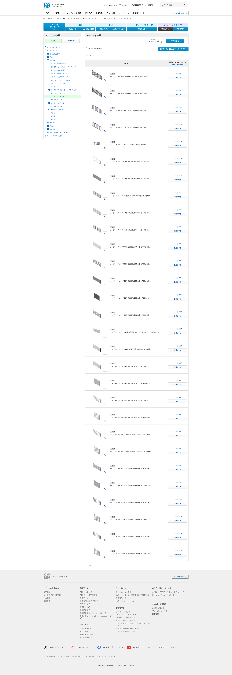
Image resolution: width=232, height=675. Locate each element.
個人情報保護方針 (77, 656)
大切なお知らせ (158, 608)
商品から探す (73, 29)
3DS (175, 73)
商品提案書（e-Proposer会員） (92, 613)
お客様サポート (139, 13)
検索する (175, 41)
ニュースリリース (159, 611)
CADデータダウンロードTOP (54, 27)
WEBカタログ (123, 5)
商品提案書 (84, 610)
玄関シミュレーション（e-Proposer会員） (96, 616)
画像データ (84, 598)
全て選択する (178, 64)
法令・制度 (110, 13)
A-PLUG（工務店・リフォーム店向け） (167, 592)
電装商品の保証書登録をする (127, 628)
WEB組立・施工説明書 (88, 595)
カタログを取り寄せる (124, 632)
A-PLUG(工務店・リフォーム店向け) (142, 5)
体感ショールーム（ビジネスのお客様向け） (133, 595)
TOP (47, 13)
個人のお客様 (179, 13)
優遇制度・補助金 (86, 635)
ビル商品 (88, 13)
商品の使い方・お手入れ (125, 615)
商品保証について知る (124, 618)
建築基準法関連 (86, 628)
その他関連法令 (86, 638)
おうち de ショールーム (125, 601)
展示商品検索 (121, 598)
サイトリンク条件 (63, 656)
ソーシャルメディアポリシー (95, 656)
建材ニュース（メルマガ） (162, 595)
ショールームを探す (123, 592)
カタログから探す (88, 29)
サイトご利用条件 (49, 656)
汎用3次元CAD (165, 29)
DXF (180, 73)
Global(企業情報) (107, 5)
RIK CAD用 (181, 29)
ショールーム (124, 13)
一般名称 (71, 41)
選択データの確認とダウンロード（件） (173, 49)
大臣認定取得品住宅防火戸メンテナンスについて (133, 625)
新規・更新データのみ (94, 48)
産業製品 (99, 13)
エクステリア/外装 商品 (72, 13)
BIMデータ (84, 607)
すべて (152, 39)
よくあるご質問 (122, 612)
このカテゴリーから (157, 42)
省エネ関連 (84, 632)
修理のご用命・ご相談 (124, 621)
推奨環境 (112, 656)
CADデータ (84, 604)
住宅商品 (56, 13)
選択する (178, 77)
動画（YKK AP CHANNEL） (90, 601)
